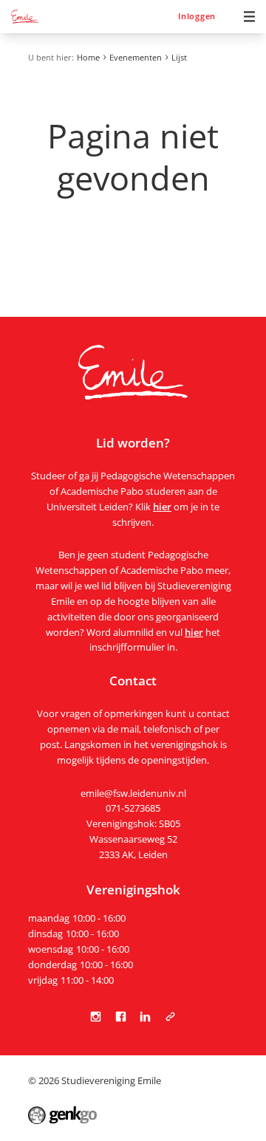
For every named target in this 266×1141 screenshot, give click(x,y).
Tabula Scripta (170, 1016)
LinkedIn (145, 1016)
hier (162, 506)
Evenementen (135, 57)
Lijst (179, 57)
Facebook (120, 1016)
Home (88, 57)
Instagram (96, 1016)
